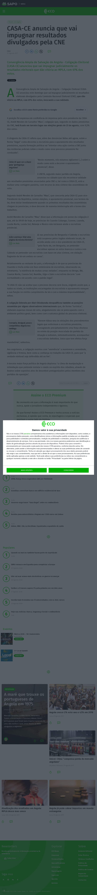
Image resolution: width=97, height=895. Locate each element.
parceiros (27, 433)
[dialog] (48, 447)
